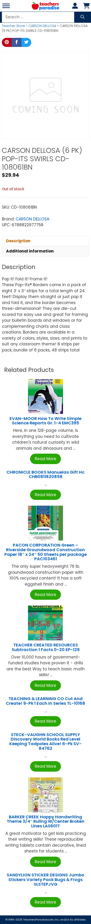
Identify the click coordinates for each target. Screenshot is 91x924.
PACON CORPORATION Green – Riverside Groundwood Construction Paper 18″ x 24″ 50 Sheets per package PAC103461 (45, 552)
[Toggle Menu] (6, 5)
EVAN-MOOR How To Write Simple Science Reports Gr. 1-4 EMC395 (45, 421)
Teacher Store (13, 25)
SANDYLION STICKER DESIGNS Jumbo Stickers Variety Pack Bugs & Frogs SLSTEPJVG (45, 879)
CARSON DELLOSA (42, 25)
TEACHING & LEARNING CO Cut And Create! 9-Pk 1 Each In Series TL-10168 (45, 701)
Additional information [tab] (30, 251)
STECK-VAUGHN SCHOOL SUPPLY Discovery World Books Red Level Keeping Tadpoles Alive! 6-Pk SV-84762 (45, 741)
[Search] (82, 17)
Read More (45, 459)
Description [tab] (18, 241)
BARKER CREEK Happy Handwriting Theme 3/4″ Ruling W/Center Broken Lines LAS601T (45, 821)
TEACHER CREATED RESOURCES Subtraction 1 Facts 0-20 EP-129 (46, 647)
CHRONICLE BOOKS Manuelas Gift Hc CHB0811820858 (45, 474)
